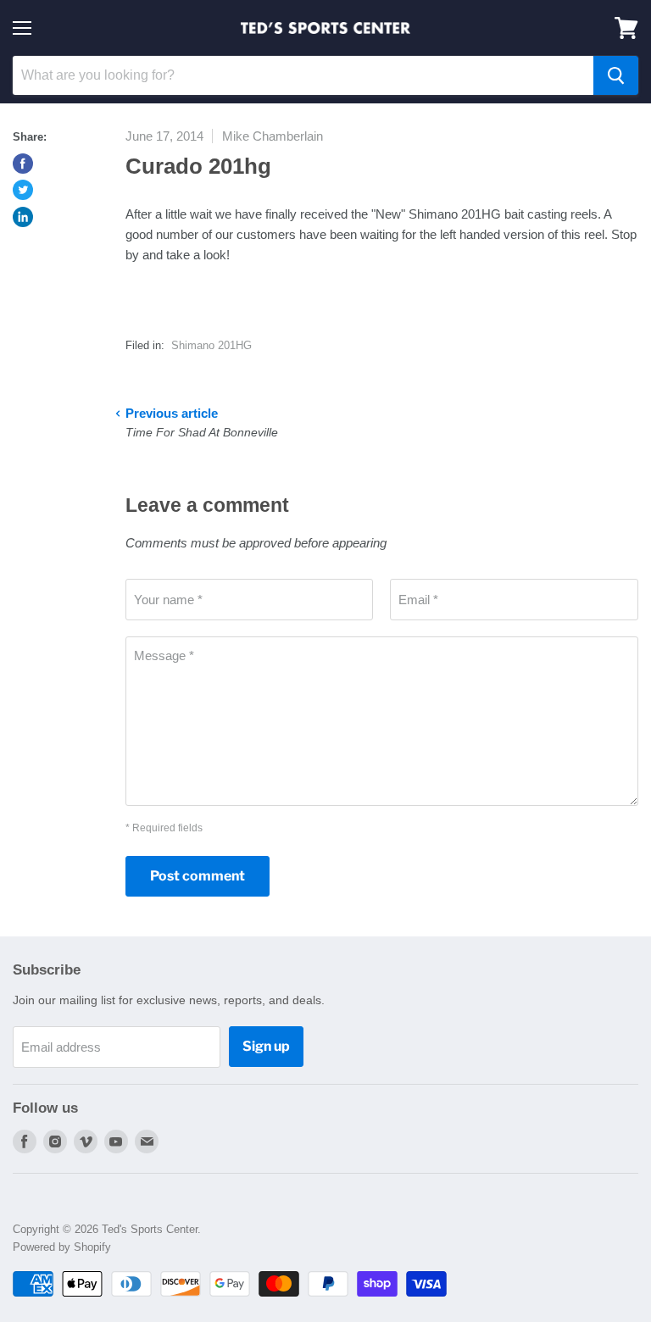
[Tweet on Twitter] (23, 190)
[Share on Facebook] (23, 163)
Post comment (197, 876)
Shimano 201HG (211, 345)
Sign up (266, 1046)
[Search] (615, 75)
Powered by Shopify (62, 1247)
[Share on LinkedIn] (23, 217)
